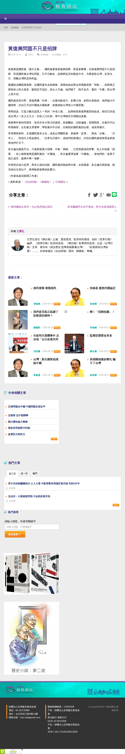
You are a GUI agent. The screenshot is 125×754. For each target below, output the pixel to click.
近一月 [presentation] (24, 473)
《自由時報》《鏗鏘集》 (37, 182)
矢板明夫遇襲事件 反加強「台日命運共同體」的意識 (46, 339)
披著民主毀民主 (16, 434)
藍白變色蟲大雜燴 (18, 421)
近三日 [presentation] (12, 473)
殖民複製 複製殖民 (44, 288)
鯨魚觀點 (15, 27)
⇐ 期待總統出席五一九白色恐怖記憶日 (30, 206)
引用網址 (60, 182)
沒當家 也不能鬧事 (18, 415)
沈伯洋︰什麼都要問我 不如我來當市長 (29, 496)
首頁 (6, 27)
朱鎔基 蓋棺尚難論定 (103, 288)
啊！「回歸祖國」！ (102, 311)
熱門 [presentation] (35, 473)
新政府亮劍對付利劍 (19, 427)
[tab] (12, 473)
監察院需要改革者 (101, 335)
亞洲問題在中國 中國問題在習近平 (26, 406)
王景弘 (31, 55)
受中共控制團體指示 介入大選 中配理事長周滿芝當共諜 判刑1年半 (44, 483)
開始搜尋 (13, 534)
